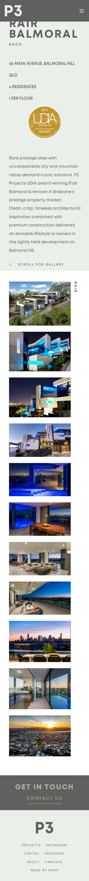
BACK (15, 44)
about (33, 862)
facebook (54, 853)
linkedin (53, 862)
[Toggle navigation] (71, 11)
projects (31, 845)
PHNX (54, 870)
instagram (56, 845)
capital (32, 853)
